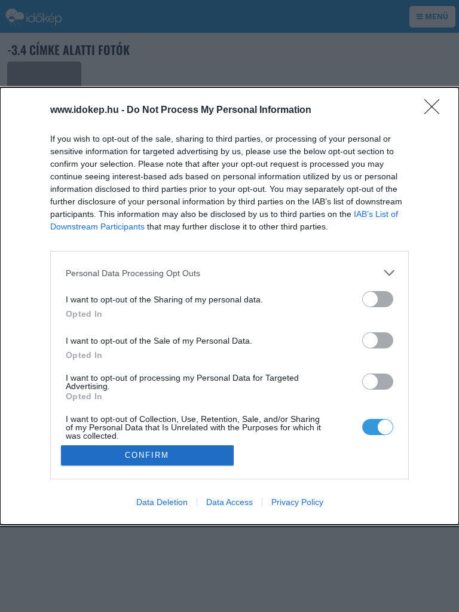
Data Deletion (162, 502)
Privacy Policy (297, 502)
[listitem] (229, 273)
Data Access (229, 502)
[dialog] (229, 305)
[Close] (435, 110)
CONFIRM (147, 455)
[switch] (377, 299)
